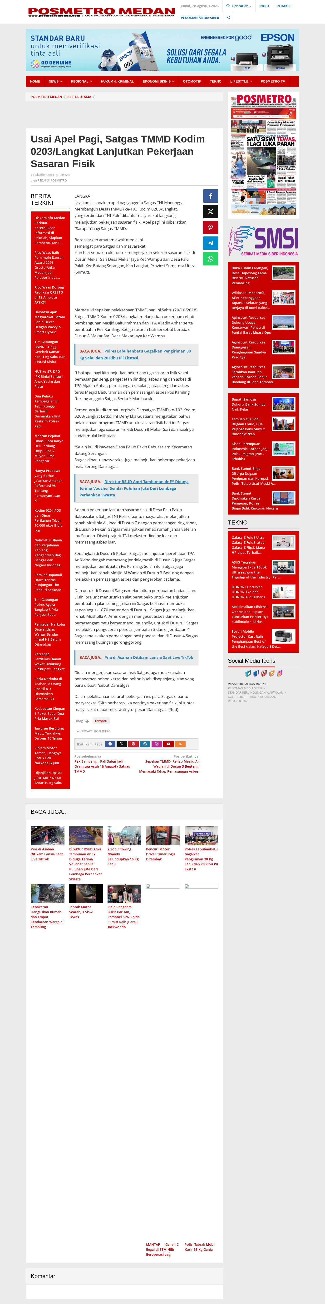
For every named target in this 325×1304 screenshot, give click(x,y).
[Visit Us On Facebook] (256, 673)
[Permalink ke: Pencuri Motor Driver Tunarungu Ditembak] (163, 835)
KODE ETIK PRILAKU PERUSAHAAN (252, 697)
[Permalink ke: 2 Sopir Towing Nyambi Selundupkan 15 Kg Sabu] (124, 835)
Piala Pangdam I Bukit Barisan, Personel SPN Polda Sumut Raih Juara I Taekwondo (124, 917)
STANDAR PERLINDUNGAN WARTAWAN (255, 692)
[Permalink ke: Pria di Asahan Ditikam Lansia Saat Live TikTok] (47, 835)
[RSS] (180, 744)
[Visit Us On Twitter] (248, 673)
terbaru (101, 721)
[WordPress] (145, 744)
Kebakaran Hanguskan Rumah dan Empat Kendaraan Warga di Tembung (47, 917)
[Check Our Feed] (272, 673)
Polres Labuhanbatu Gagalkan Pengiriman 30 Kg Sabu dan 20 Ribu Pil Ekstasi (201, 859)
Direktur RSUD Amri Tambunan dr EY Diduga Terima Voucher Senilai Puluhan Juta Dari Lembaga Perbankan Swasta (86, 864)
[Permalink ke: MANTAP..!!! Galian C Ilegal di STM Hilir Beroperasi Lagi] (163, 1062)
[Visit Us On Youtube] (264, 673)
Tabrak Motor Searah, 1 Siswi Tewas (81, 912)
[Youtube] (168, 744)
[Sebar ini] (210, 196)
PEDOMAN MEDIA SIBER (245, 688)
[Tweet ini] (210, 211)
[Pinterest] (133, 744)
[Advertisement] (124, 114)
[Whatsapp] (210, 258)
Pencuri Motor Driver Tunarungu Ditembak (160, 854)
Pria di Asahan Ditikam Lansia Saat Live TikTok (47, 854)
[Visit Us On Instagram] (279, 673)
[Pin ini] (210, 227)
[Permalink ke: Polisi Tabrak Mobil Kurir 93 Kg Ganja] (201, 1062)
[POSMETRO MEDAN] (101, 11)
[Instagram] (157, 744)
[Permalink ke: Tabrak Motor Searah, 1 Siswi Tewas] (86, 893)
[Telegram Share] (210, 243)
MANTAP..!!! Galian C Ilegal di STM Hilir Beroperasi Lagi (162, 1249)
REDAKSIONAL (238, 701)
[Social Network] (228, 18)
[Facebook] (110, 744)
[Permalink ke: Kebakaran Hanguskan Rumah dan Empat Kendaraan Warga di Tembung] (47, 893)
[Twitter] (122, 744)
